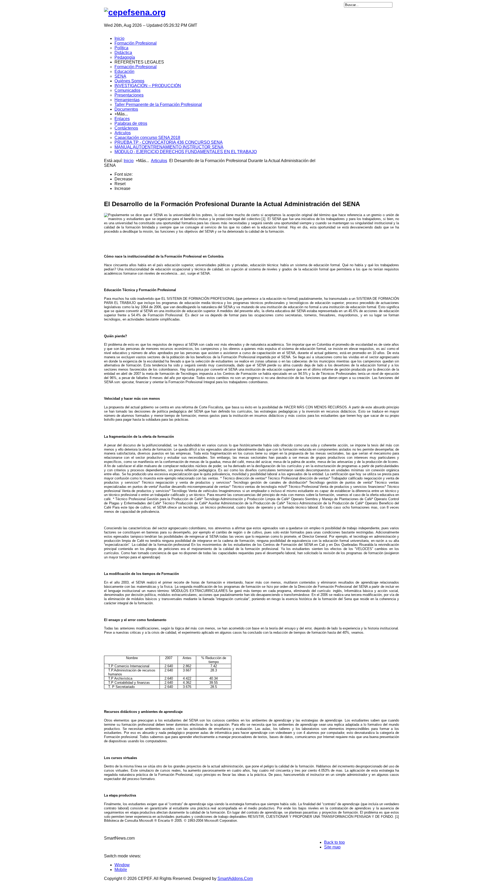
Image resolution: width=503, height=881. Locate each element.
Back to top (334, 842)
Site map (332, 847)
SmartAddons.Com (235, 878)
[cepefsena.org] (135, 12)
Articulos (159, 160)
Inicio (129, 160)
